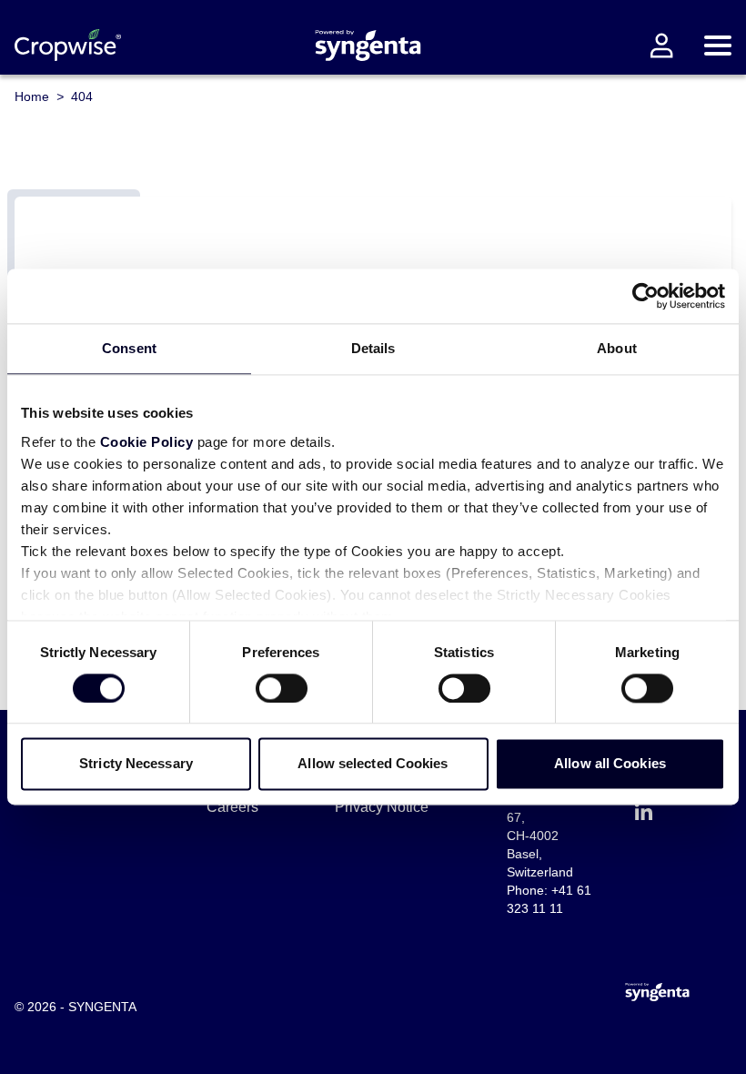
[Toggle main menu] (717, 45)
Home (32, 96)
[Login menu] (661, 45)
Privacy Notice (381, 807)
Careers (232, 807)
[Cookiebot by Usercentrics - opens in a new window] (645, 295)
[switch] (281, 688)
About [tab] (617, 348)
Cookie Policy (147, 442)
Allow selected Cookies (372, 764)
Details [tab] (373, 348)
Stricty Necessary (136, 764)
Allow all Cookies (610, 764)
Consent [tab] (129, 348)
